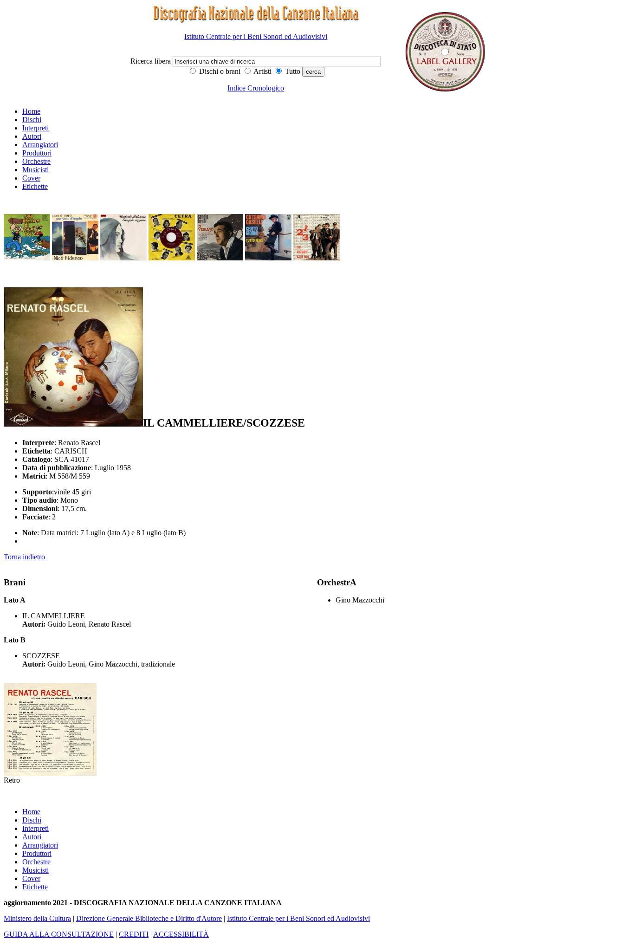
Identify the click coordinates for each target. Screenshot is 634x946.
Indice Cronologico (255, 88)
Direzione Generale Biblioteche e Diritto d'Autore (149, 918)
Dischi (31, 119)
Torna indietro (24, 557)
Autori (31, 136)
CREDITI (134, 934)
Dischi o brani (218, 71)
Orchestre (36, 161)
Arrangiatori (40, 145)
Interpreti (35, 128)
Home (31, 111)
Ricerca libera (151, 61)
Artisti (262, 71)
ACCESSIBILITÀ (181, 934)
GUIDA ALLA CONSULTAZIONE (59, 934)
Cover (31, 178)
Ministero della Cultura (37, 918)
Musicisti (35, 170)
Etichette (35, 186)
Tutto (291, 71)
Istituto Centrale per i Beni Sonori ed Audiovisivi (255, 36)
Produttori (37, 153)
